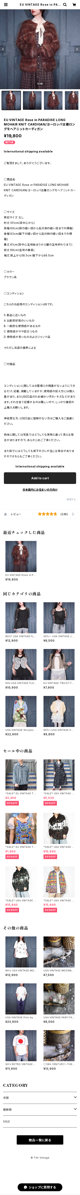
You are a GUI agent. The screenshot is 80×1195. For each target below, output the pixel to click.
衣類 (6, 1097)
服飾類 (7, 1109)
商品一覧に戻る (40, 1140)
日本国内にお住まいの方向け (40, 489)
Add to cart (40, 478)
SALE (6, 1121)
